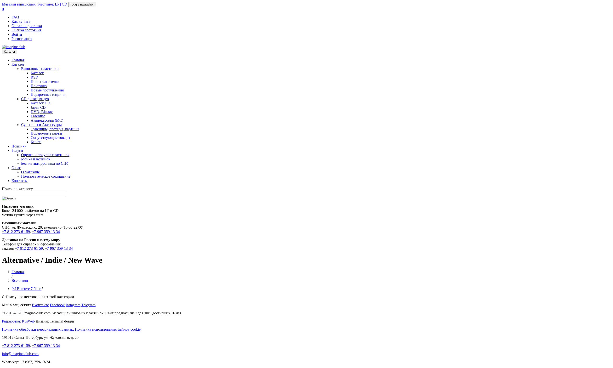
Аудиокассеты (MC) (47, 120)
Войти (16, 34)
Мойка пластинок (35, 159)
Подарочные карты (46, 133)
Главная (17, 60)
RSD (34, 77)
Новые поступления (47, 90)
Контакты (19, 181)
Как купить (20, 21)
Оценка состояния (26, 30)
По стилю (39, 86)
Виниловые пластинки (40, 69)
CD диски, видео (35, 99)
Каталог (9, 51)
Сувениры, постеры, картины (55, 129)
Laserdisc (38, 116)
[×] (26, 289)
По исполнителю (45, 81)
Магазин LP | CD (34, 4)
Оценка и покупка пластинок (45, 155)
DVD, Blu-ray (42, 112)
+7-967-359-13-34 (46, 232)
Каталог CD (40, 103)
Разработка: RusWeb (18, 321)
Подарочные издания (48, 94)
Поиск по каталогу (17, 189)
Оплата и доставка (26, 26)
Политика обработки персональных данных (38, 329)
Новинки (19, 146)
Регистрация (21, 39)
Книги (36, 142)
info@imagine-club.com (20, 354)
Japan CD (38, 107)
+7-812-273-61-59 (16, 232)
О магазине (30, 172)
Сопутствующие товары (50, 138)
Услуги (17, 150)
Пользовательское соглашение (45, 176)
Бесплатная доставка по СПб (44, 163)
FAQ (15, 17)
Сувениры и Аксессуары (41, 125)
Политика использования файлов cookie (108, 329)
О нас (16, 168)
